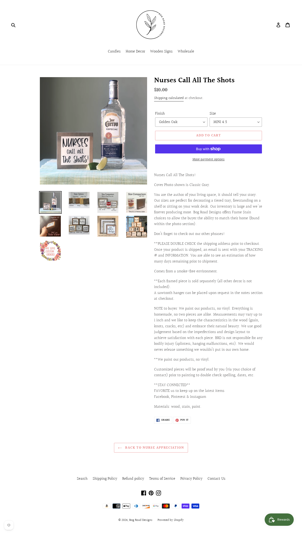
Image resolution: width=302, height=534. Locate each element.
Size (213, 114)
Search (82, 479)
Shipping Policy (105, 479)
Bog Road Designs (140, 520)
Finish (160, 114)
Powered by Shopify (171, 520)
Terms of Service (162, 479)
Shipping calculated (169, 98)
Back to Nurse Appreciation (154, 447)
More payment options (208, 159)
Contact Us (216, 479)
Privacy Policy (191, 479)
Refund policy (133, 479)
